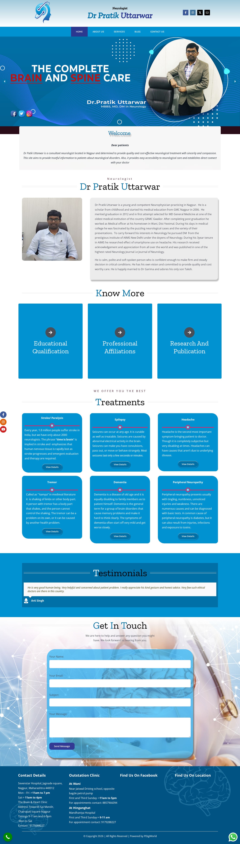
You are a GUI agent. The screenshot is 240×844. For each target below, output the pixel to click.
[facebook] (185, 12)
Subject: (54, 695)
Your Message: (58, 714)
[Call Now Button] (7, 837)
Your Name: (56, 656)
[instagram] (193, 12)
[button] (4, 81)
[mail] (207, 12)
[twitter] (200, 12)
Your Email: (56, 675)
